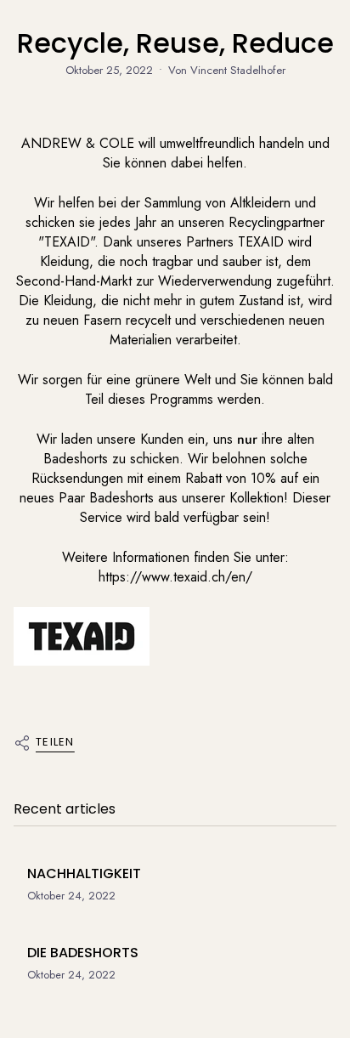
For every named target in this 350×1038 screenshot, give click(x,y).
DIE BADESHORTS (82, 952)
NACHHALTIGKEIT (84, 873)
